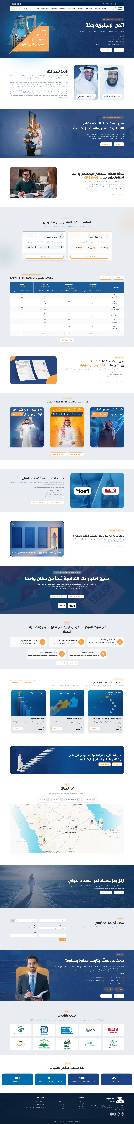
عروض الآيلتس (62, 1104)
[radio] (36, 927)
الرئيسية (82, 1101)
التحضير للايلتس (80, 1109)
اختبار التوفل (81, 1106)
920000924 (106, 4)
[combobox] (52, 935)
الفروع (64, 1106)
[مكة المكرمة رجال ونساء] (44, 841)
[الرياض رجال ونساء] (76, 828)
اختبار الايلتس (80, 1104)
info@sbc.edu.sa (117, 4)
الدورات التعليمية (62, 1109)
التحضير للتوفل (62, 1101)
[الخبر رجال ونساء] (92, 823)
